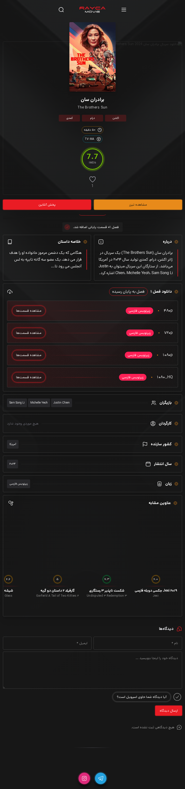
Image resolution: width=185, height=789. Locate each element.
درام (92, 118)
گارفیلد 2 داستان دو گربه (57, 590)
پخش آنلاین (47, 204)
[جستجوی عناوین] (61, 9)
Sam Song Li (17, 403)
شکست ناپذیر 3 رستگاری (106, 590)
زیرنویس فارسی (18, 484)
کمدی (69, 118)
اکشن (115, 118)
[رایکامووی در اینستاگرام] (84, 778)
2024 (12, 464)
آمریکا (12, 444)
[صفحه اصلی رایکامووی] (92, 9)
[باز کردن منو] (124, 9)
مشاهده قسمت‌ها (28, 310)
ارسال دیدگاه (169, 710)
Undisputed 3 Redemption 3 (107, 596)
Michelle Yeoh (39, 403)
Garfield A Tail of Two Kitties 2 (57, 596)
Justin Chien (61, 403)
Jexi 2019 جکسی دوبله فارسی (156, 590)
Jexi (156, 596)
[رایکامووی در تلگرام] (100, 778)
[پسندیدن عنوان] (92, 179)
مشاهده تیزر (138, 204)
